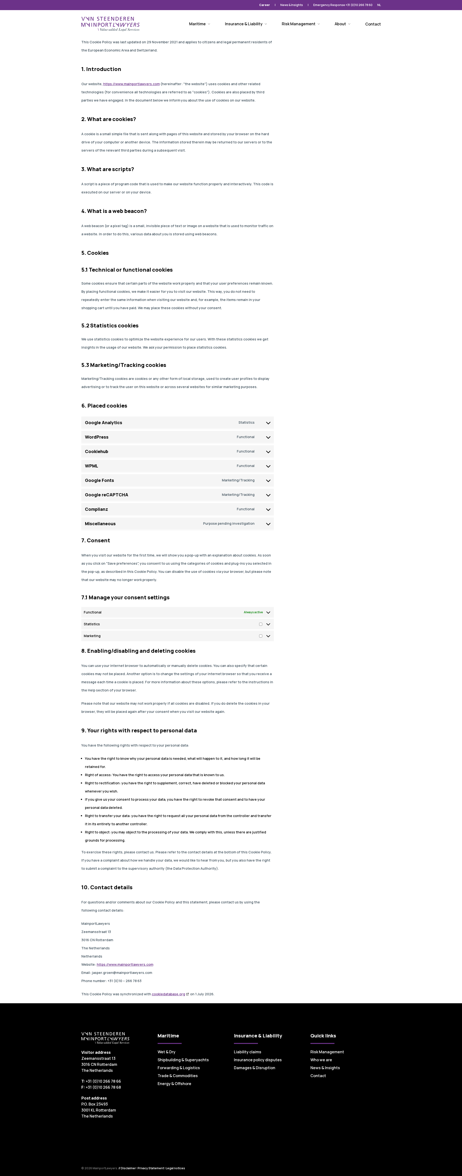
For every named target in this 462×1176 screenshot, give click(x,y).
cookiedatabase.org (168, 994)
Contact (318, 1075)
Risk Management (327, 1052)
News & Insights (325, 1067)
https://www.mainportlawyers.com (131, 84)
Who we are (321, 1059)
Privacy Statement (151, 1168)
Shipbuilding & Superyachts (183, 1059)
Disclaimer (128, 1168)
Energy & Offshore (174, 1083)
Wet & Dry (166, 1052)
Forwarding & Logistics (179, 1067)
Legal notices (175, 1168)
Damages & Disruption (254, 1067)
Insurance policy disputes (258, 1059)
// (119, 1168)
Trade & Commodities (178, 1075)
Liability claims (247, 1052)
